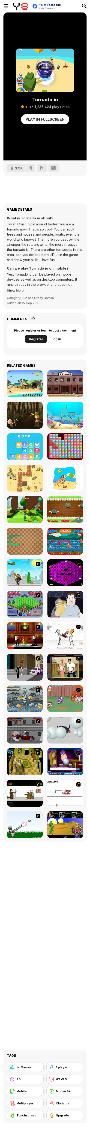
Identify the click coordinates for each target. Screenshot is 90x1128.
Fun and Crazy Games (38, 298)
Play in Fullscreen (45, 119)
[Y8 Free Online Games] (20, 6)
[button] (15, 290)
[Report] (42, 168)
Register (36, 339)
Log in (56, 339)
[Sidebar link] (6, 6)
